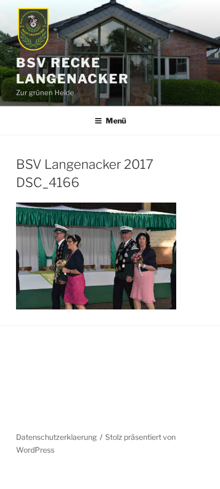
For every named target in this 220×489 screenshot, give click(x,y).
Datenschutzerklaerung (56, 436)
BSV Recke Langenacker (72, 71)
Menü (116, 120)
